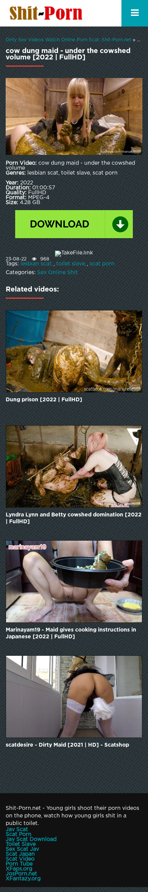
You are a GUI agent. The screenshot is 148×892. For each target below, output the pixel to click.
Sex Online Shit (57, 272)
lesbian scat (36, 264)
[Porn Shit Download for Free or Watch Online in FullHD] (47, 13)
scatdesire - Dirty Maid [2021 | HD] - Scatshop (67, 745)
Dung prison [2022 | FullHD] (44, 400)
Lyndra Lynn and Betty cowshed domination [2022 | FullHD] (74, 518)
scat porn (102, 264)
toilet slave (70, 264)
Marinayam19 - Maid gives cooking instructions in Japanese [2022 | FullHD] (71, 633)
